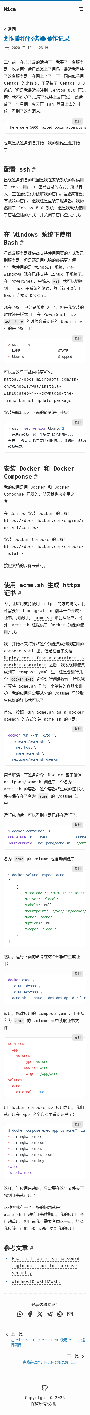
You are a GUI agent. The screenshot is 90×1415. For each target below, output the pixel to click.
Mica (10, 9)
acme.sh (43, 617)
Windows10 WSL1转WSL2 (36, 1281)
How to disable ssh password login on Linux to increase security (46, 1265)
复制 (78, 121)
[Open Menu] (81, 9)
